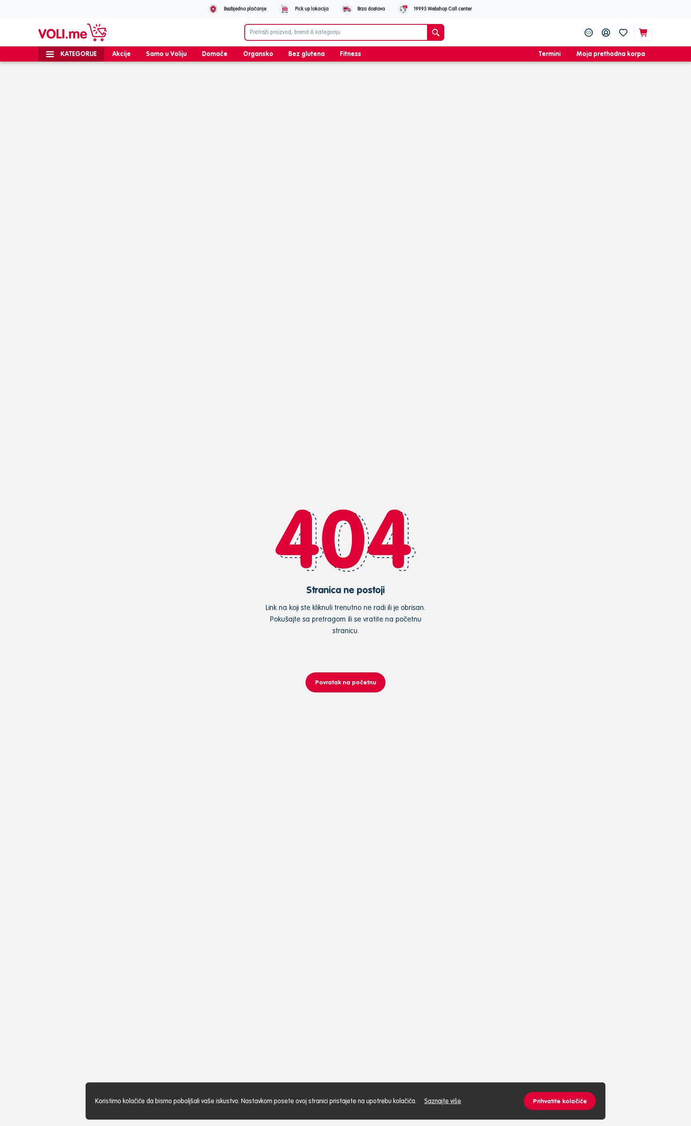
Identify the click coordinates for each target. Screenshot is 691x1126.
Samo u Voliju (166, 53)
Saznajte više (442, 1100)
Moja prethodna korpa (610, 53)
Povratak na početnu (345, 682)
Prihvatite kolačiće (560, 1101)
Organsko (258, 53)
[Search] (435, 32)
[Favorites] (623, 32)
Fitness (350, 53)
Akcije (121, 53)
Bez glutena (306, 53)
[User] (606, 32)
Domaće (215, 53)
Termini (550, 53)
